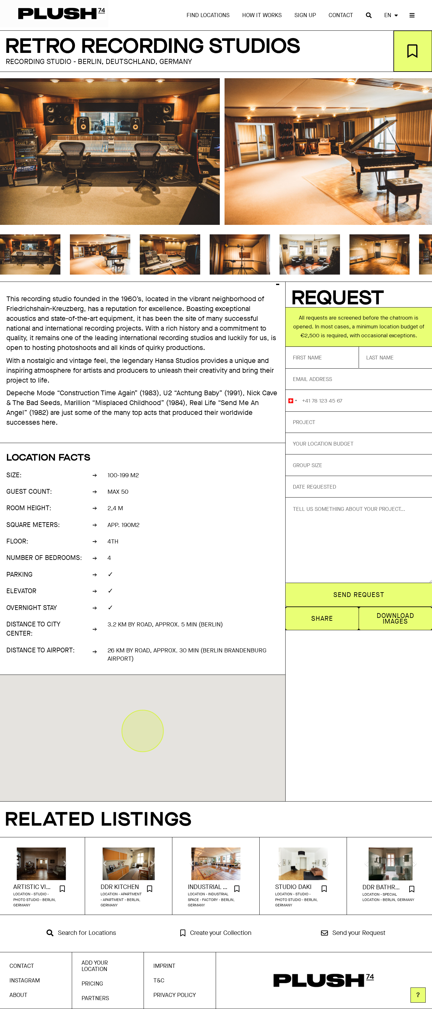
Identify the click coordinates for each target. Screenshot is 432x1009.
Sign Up (305, 15)
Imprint (164, 966)
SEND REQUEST (358, 594)
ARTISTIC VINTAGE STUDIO (33, 887)
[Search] (369, 15)
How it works (262, 15)
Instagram (24, 980)
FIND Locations (208, 15)
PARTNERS (95, 998)
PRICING (92, 983)
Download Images (395, 618)
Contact (341, 15)
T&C (158, 980)
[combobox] (292, 400)
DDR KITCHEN (120, 887)
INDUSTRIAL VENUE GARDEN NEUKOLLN (208, 887)
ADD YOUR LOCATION (95, 966)
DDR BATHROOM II (382, 887)
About (18, 995)
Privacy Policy (174, 995)
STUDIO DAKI (293, 887)
